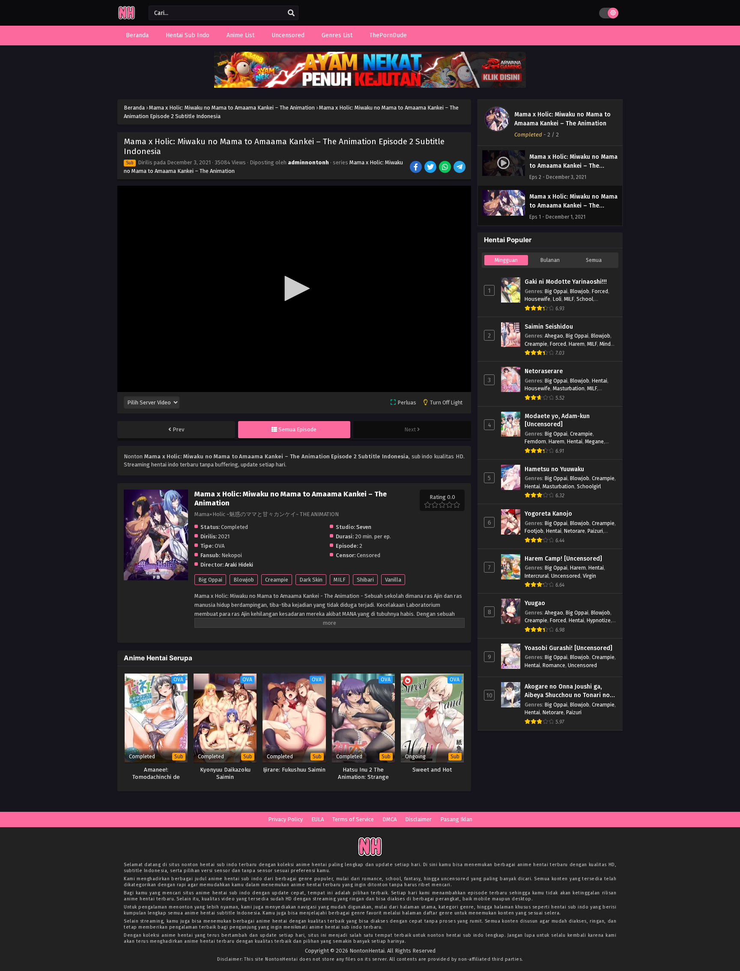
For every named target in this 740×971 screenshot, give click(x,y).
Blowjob (243, 579)
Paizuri (595, 531)
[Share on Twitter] (431, 168)
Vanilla (393, 579)
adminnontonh (308, 162)
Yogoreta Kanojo (548, 513)
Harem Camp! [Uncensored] (563, 558)
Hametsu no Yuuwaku (554, 469)
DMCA (389, 819)
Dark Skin (310, 579)
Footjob (534, 531)
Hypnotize (599, 620)
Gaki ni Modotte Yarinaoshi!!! (566, 281)
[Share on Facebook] (416, 168)
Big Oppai (210, 579)
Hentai (599, 380)
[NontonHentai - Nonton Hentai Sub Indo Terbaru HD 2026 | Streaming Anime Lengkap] (126, 18)
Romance (554, 665)
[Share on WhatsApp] (445, 168)
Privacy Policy (285, 819)
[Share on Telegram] (460, 168)
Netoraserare (544, 371)
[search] (291, 13)
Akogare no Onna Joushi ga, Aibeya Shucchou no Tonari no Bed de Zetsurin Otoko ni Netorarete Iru (567, 691)
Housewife (537, 299)
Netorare (574, 531)
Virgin (589, 576)
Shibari (365, 579)
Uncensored (565, 576)
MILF (340, 579)
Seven (363, 527)
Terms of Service (353, 819)
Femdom (535, 441)
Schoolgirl (589, 486)
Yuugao (535, 603)
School (584, 299)
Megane (594, 441)
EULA (317, 819)
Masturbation (569, 388)
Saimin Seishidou (549, 326)
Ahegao (554, 336)
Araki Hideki (239, 564)
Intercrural (537, 576)
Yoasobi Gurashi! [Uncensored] (568, 648)
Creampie (276, 579)
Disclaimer (418, 819)
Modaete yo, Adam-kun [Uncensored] (557, 420)
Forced (600, 291)
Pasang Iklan (456, 819)
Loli (557, 299)
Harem (577, 344)
